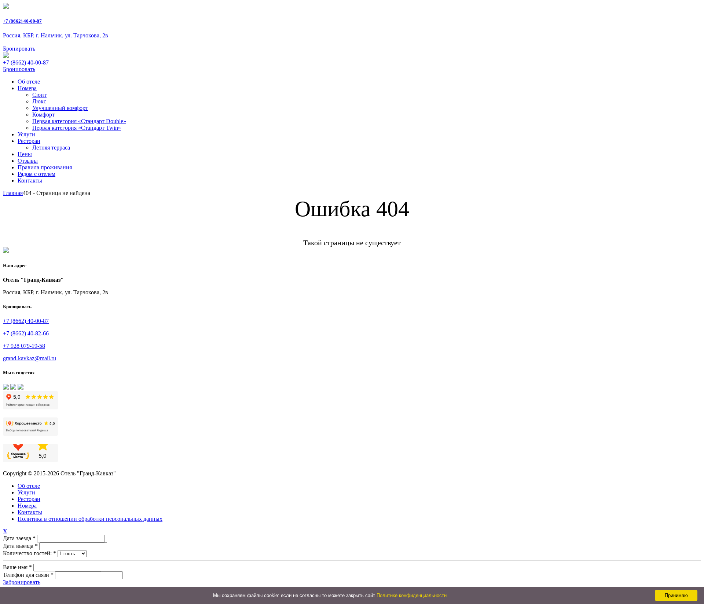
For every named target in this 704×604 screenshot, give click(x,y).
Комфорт (43, 114)
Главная (13, 193)
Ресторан (29, 141)
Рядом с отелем (36, 174)
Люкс (39, 101)
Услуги (26, 134)
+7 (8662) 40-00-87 (22, 21)
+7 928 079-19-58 (24, 346)
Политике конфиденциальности (412, 595)
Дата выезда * (20, 546)
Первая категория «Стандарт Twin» (76, 128)
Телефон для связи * (28, 575)
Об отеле (29, 81)
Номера (27, 88)
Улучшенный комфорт (60, 108)
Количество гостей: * (29, 553)
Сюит (39, 95)
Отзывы (28, 161)
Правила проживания (45, 167)
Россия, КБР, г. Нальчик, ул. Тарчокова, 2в (55, 35)
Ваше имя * (17, 567)
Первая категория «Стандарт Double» (79, 121)
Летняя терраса (51, 147)
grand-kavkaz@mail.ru (29, 358)
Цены (25, 154)
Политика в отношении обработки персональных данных (90, 519)
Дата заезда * (19, 538)
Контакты (30, 180)
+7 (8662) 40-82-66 (26, 333)
